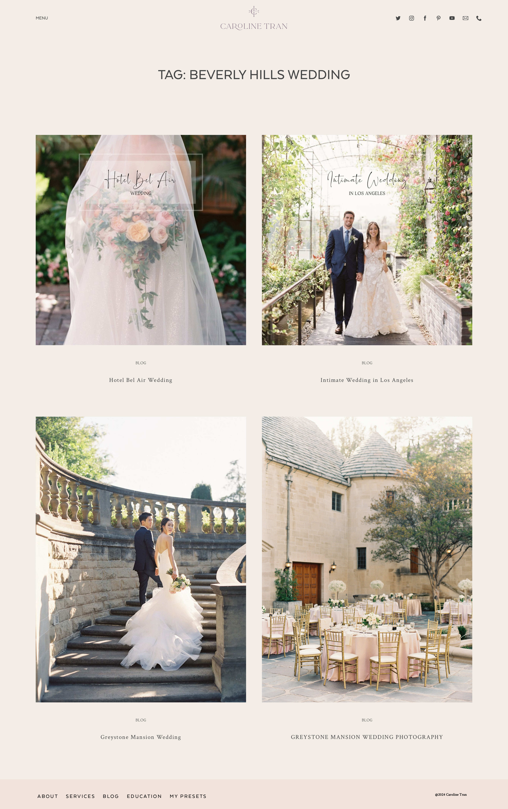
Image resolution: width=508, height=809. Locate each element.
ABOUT (47, 796)
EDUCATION (144, 796)
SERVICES (80, 796)
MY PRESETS (188, 796)
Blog (141, 363)
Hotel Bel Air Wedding (141, 380)
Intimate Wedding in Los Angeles (367, 380)
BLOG (111, 796)
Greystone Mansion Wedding (141, 737)
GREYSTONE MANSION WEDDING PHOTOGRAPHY (367, 737)
